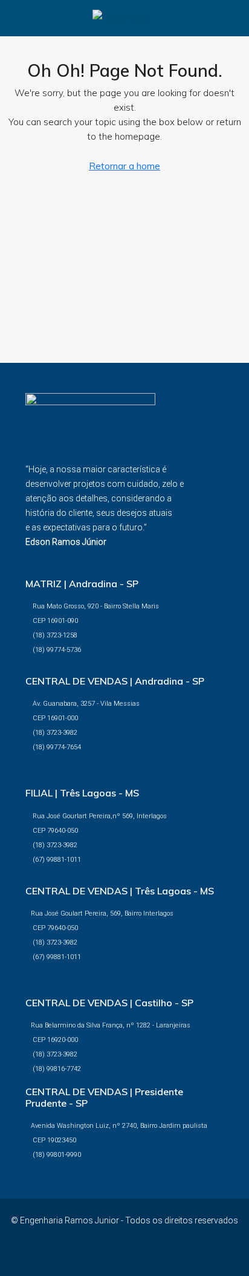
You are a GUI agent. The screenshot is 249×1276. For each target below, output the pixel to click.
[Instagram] (135, 1254)
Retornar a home (124, 166)
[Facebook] (114, 1254)
